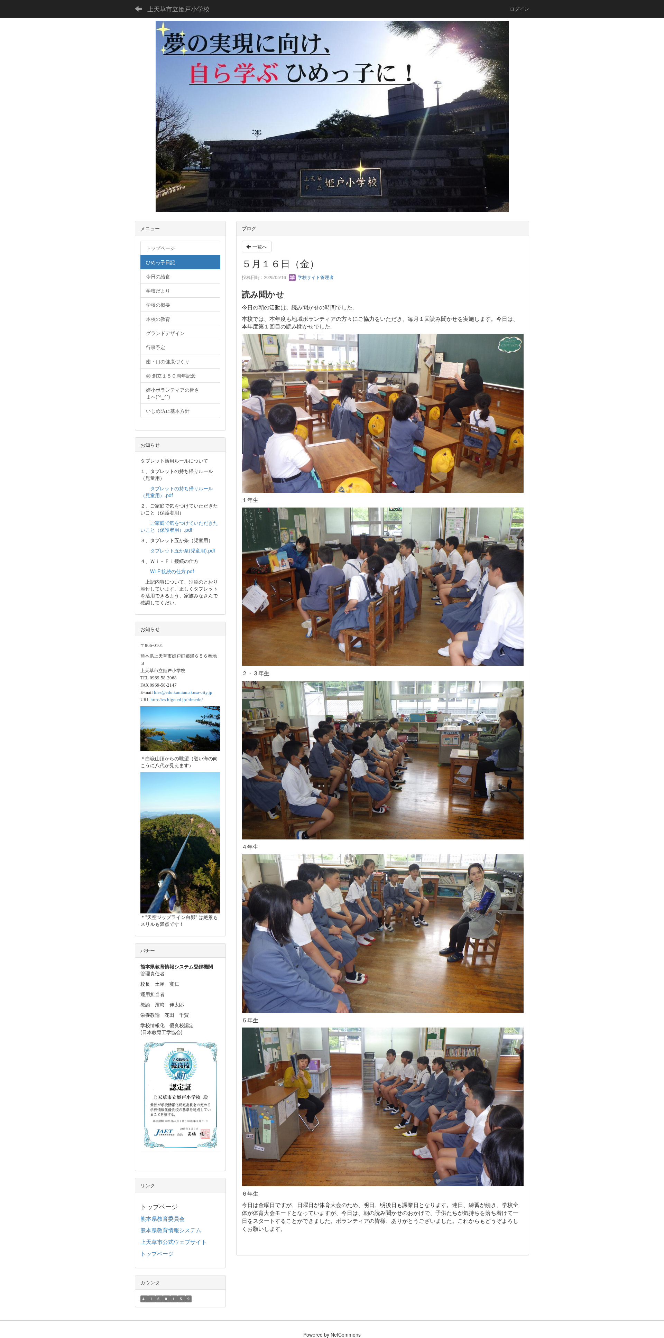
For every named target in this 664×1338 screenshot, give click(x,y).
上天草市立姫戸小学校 (178, 8)
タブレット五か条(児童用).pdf (182, 550)
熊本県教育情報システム (170, 1230)
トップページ (157, 1253)
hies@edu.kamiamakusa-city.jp (183, 692)
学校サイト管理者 (315, 277)
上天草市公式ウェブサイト (173, 1242)
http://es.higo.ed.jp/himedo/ (176, 699)
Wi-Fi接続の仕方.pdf (172, 571)
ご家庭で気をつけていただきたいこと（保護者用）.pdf (179, 526)
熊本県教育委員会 (162, 1219)
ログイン (519, 8)
